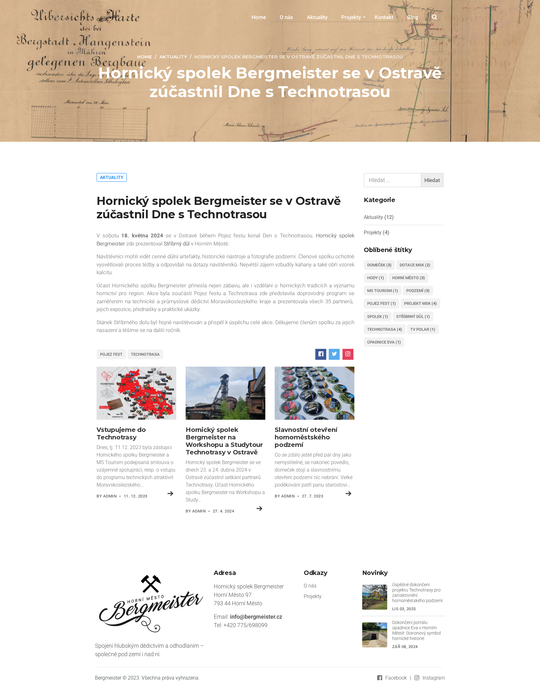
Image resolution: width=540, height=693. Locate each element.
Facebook (396, 678)
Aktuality (317, 17)
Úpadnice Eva (384, 342)
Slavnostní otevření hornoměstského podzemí (306, 437)
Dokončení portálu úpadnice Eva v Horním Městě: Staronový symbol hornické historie (416, 630)
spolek (377, 316)
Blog (412, 17)
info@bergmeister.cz (256, 616)
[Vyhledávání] (403, 180)
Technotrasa (145, 354)
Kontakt (384, 17)
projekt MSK (420, 303)
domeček (379, 265)
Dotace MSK (415, 265)
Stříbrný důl (177, 243)
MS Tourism (382, 290)
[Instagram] (347, 354)
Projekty (351, 17)
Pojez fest (111, 354)
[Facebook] (320, 354)
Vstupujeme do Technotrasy (121, 433)
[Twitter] (334, 354)
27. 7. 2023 (312, 496)
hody (375, 277)
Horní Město (408, 277)
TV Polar (422, 329)
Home (259, 17)
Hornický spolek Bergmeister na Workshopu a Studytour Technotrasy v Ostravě (224, 441)
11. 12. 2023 (136, 496)
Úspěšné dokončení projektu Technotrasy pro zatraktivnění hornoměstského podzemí (417, 592)
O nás (286, 17)
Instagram (433, 678)
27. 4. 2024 (223, 511)
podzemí (418, 290)
